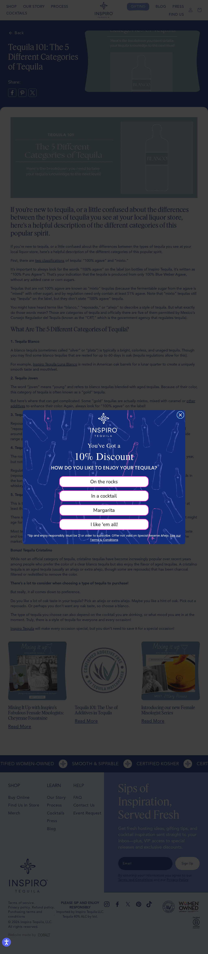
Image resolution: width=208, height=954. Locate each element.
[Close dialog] (180, 415)
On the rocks (104, 481)
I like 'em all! (104, 524)
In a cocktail (104, 496)
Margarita (104, 510)
